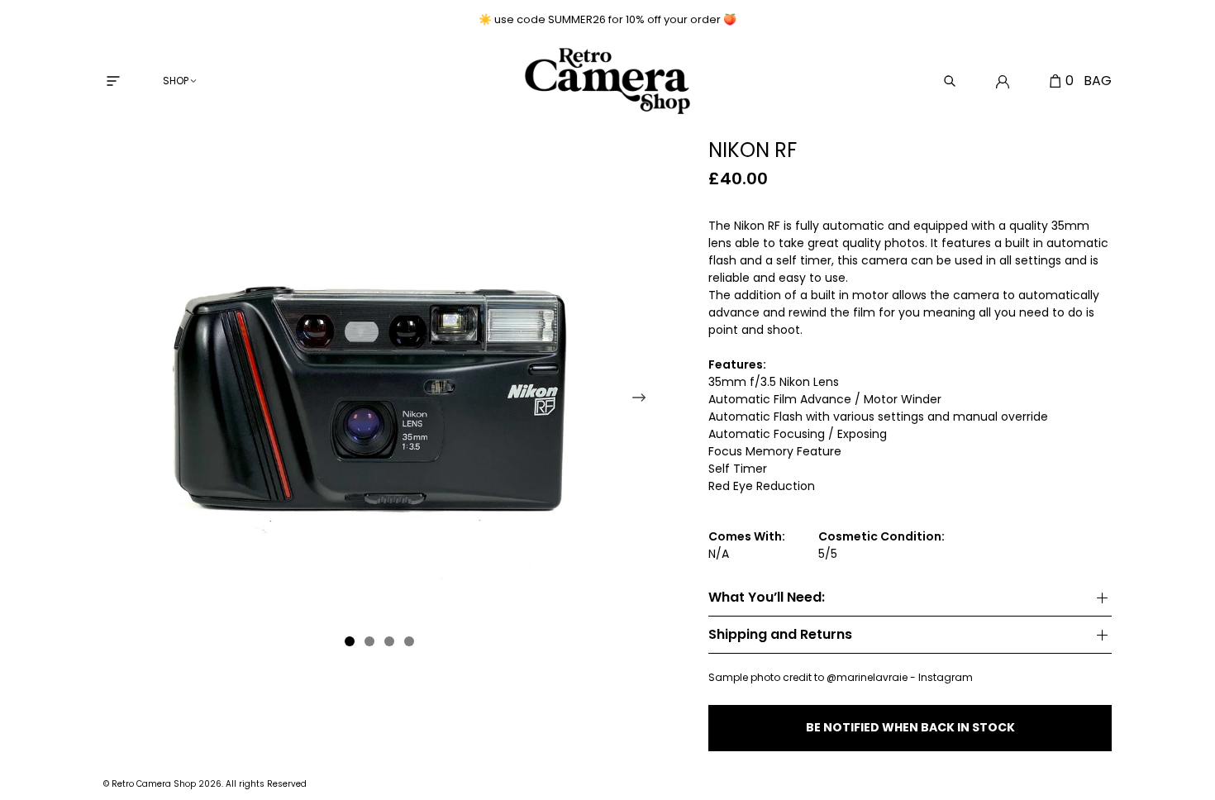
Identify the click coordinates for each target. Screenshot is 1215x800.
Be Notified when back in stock (910, 727)
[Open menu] (113, 81)
